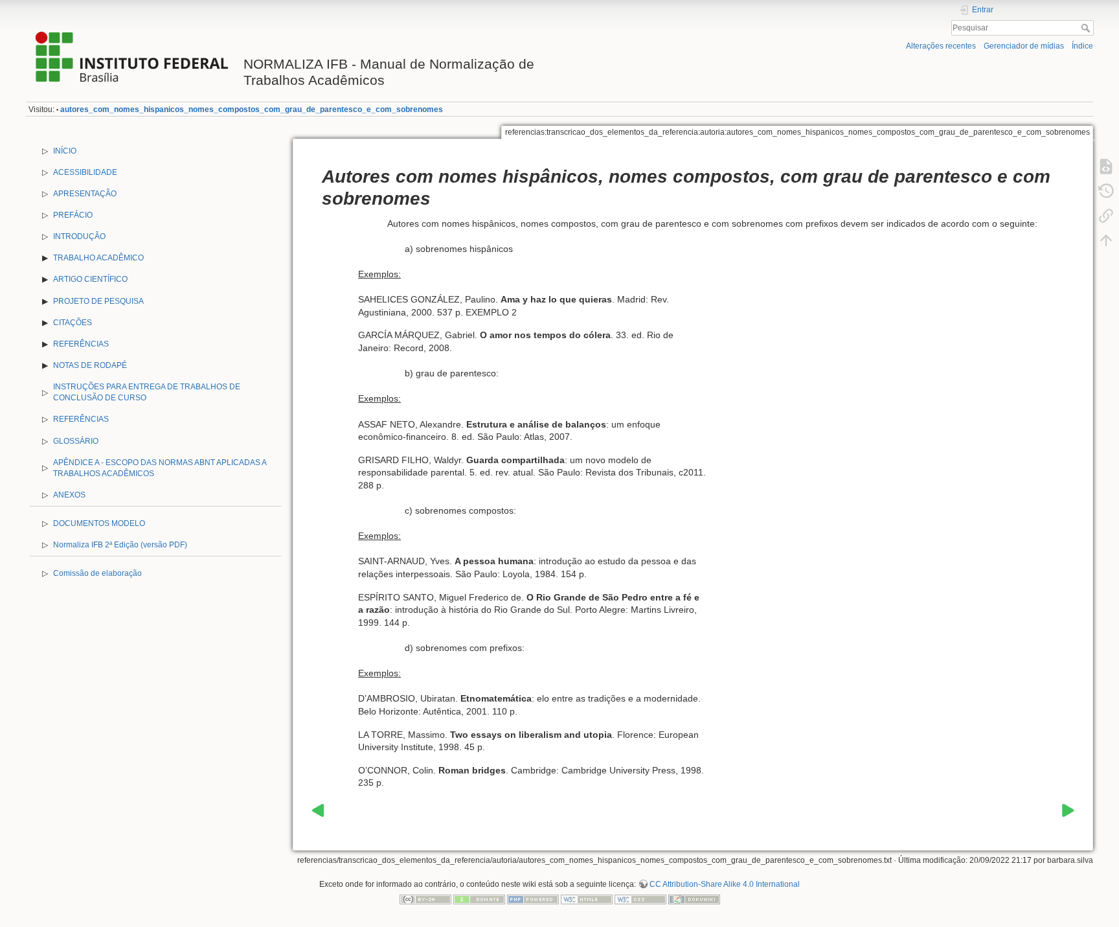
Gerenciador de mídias (1024, 46)
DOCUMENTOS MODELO (99, 523)
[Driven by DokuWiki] (694, 899)
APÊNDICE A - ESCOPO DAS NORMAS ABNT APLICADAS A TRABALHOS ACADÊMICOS (159, 468)
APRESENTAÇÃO (85, 193)
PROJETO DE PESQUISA (98, 301)
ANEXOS (69, 494)
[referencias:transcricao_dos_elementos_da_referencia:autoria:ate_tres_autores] (317, 810)
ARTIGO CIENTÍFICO (90, 279)
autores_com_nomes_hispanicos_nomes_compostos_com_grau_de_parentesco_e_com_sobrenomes (251, 109)
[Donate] (479, 899)
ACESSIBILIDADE (85, 172)
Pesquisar (1087, 27)
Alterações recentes (941, 46)
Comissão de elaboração (97, 573)
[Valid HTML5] (587, 899)
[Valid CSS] (640, 899)
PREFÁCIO (73, 215)
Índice (1082, 46)
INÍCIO (64, 150)
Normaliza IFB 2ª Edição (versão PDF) (120, 544)
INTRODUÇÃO (79, 236)
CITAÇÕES (72, 322)
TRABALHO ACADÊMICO (98, 257)
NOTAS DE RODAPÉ (90, 365)
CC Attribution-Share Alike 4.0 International (725, 884)
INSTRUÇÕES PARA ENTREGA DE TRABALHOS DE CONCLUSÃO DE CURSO (146, 392)
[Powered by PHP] (533, 899)
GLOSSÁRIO (75, 441)
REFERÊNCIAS (81, 344)
